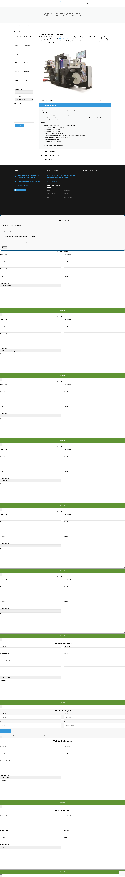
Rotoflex (24, 26)
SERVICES (65, 4)
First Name (3, 713)
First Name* (3, 254)
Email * (66, 261)
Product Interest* (5, 283)
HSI (63, 39)
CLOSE (4, 247)
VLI (67, 39)
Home (16, 26)
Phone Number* (4, 261)
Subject (66, 276)
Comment (3, 288)
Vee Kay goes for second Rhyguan (12, 225)
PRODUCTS (56, 4)
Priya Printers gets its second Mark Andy (13, 231)
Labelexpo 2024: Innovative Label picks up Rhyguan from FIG (19, 236)
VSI (60, 39)
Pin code (2, 276)
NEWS (73, 4)
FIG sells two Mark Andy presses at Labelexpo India (17, 242)
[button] (75, 105)
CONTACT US (81, 4)
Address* (66, 269)
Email (1, 721)
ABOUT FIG (47, 4)
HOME (40, 4)
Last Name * (67, 254)
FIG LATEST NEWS (62, 220)
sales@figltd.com (23, 185)
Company (66, 721)
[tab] (75, 105)
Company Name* (5, 269)
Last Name (67, 713)
